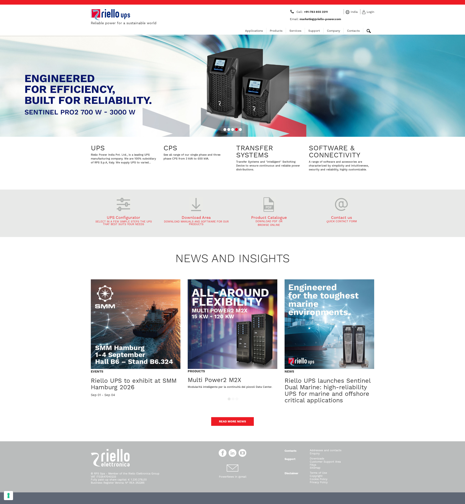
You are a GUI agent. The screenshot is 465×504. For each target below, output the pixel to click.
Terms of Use (318, 472)
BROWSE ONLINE (269, 225)
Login (370, 12)
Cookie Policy (318, 479)
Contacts (353, 30)
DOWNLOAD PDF (267, 221)
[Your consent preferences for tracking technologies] (8, 495)
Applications (254, 30)
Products (276, 30)
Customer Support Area (325, 461)
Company (333, 30)
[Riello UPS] (110, 14)
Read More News (232, 421)
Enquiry (315, 453)
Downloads (317, 458)
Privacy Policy (319, 482)
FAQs (313, 464)
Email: (315, 19)
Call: (312, 12)
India (354, 12)
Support (314, 30)
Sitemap (315, 467)
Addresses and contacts (325, 450)
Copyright (316, 476)
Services (295, 30)
